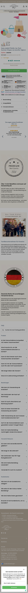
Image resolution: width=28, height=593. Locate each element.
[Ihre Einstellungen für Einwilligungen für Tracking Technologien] (25, 590)
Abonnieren (14, 587)
